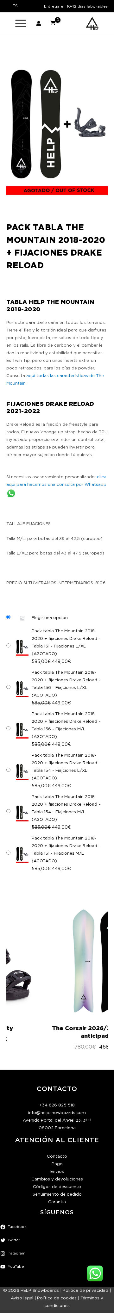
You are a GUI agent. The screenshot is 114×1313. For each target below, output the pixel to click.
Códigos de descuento (57, 1187)
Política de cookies (57, 1298)
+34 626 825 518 (57, 1105)
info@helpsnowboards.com (57, 1113)
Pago (57, 1164)
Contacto (57, 1157)
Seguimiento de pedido (57, 1194)
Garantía (57, 1202)
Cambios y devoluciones (57, 1179)
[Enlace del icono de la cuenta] (38, 23)
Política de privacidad (85, 1291)
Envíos (57, 1172)
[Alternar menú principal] (20, 23)
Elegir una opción (50, 618)
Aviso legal (22, 1298)
